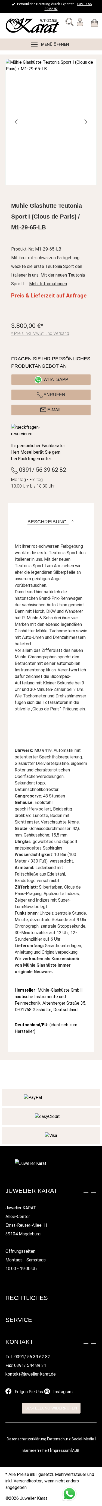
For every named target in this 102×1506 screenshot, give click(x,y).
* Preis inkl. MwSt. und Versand (40, 333)
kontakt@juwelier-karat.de (30, 1374)
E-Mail (54, 410)
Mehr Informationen (48, 283)
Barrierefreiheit (36, 1450)
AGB (75, 1450)
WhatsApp (56, 379)
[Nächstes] (85, 121)
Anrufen (54, 394)
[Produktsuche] (69, 23)
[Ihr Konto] (80, 23)
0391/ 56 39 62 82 (42, 469)
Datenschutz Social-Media (71, 1439)
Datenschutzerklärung (26, 1439)
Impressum (61, 1450)
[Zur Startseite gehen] (17, 25)
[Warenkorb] (94, 23)
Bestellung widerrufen (51, 1408)
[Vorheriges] (16, 121)
